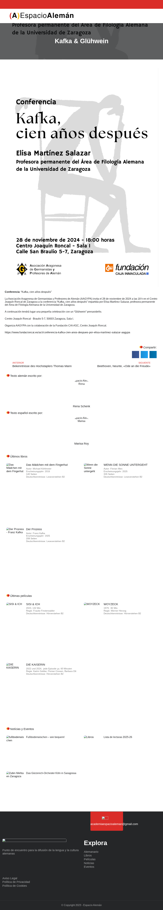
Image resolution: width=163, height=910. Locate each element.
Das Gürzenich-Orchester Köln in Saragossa (51, 773)
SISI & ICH (33, 604)
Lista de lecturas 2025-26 (118, 737)
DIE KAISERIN (35, 664)
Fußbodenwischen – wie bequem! (45, 737)
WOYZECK (111, 604)
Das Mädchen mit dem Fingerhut (47, 464)
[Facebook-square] (13, 4)
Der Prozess (34, 529)
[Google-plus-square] (26, 4)
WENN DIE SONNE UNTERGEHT (126, 464)
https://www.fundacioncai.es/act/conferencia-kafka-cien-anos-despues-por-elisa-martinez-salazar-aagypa (67, 332)
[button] (149, 16)
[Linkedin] (19, 4)
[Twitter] (7, 4)
